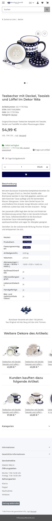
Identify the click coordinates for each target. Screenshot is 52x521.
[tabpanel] (26, 53)
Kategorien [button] (8, 426)
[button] (37, 2)
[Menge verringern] (5, 167)
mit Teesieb (27, 242)
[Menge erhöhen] (47, 167)
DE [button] (30, 2)
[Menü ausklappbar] (3, 1)
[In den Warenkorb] (4, 27)
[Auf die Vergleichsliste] (38, 33)
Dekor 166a (27, 237)
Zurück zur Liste (10, 19)
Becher (14, 115)
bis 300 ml (26, 247)
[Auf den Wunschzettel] (44, 33)
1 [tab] (24, 83)
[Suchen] (47, 9)
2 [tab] (27, 83)
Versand (22, 135)
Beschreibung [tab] (9, 184)
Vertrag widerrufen (11, 503)
